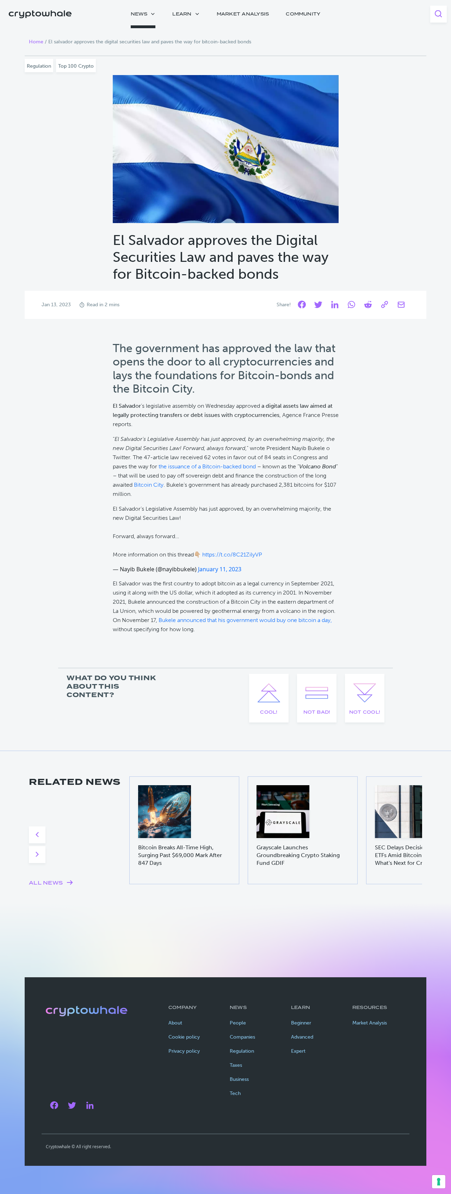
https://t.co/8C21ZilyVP (232, 554)
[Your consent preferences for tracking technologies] (438, 1181)
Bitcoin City (148, 484)
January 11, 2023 (219, 569)
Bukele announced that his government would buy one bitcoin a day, (245, 620)
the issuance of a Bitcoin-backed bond (207, 466)
